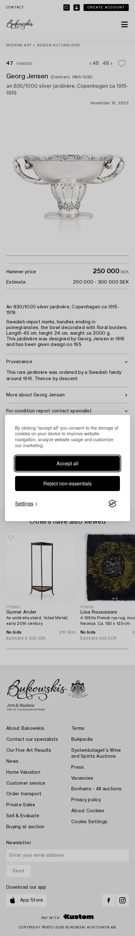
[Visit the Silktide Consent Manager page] (112, 503)
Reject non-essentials (67, 483)
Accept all (67, 463)
